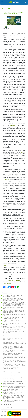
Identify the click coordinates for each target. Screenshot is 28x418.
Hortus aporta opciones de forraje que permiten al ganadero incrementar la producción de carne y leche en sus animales (13, 397)
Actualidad (10, 11)
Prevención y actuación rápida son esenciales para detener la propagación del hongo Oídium (14, 377)
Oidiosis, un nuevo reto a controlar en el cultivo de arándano (14, 350)
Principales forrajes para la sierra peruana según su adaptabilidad (14, 318)
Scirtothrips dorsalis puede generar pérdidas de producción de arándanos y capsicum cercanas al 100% (14, 299)
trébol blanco (7, 179)
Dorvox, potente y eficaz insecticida (12, 380)
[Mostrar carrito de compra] (25, 2)
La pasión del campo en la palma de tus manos (14, 384)
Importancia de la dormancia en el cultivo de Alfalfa (14, 324)
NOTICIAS (3, 11)
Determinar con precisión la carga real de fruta (14, 315)
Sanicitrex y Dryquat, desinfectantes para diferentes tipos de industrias (14, 353)
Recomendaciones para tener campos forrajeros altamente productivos (12, 12)
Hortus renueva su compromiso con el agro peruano (13, 331)
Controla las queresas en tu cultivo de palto (13, 370)
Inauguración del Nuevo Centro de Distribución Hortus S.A (12, 296)
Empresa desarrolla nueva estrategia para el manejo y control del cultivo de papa (14, 364)
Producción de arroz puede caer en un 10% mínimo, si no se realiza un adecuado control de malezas (14, 311)
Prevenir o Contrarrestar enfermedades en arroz (14, 308)
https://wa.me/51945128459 (11, 283)
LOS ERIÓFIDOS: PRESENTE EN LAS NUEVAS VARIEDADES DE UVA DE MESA (13, 390)
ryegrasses (12, 125)
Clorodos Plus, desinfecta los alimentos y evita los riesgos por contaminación (14, 387)
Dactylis (23, 152)
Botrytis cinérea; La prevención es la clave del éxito (14, 334)
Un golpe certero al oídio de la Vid (12, 329)
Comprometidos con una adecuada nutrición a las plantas (13, 393)
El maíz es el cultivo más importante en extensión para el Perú (13, 401)
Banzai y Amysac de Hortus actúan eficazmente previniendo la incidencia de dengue (14, 361)
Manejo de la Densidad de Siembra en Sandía (13, 321)
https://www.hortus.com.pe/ (15, 280)
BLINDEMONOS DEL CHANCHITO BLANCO (13, 382)
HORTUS (5, 266)
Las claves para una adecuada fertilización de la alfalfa (11, 367)
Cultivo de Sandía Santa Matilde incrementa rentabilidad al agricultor (13, 373)
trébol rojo (16, 176)
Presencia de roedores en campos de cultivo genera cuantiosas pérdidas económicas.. (13, 338)
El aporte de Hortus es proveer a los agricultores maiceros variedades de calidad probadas (13, 347)
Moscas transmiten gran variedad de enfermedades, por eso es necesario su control (14, 357)
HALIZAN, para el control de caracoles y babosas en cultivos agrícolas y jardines (14, 327)
